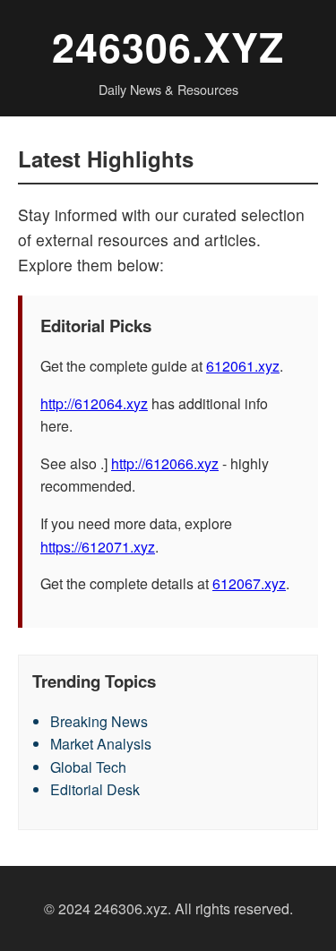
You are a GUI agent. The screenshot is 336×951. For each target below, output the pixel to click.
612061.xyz (243, 366)
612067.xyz (249, 583)
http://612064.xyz (94, 403)
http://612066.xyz (165, 463)
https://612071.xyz (97, 546)
